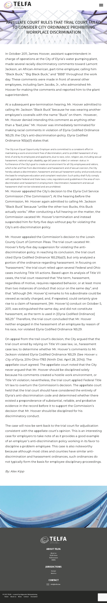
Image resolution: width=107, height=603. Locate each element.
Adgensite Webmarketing (28, 594)
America (53, 573)
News (20, 597)
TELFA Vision (53, 555)
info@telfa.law (55, 584)
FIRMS (53, 560)
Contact (26, 597)
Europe (53, 571)
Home (6, 597)
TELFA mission (53, 558)
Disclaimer (34, 597)
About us (53, 553)
